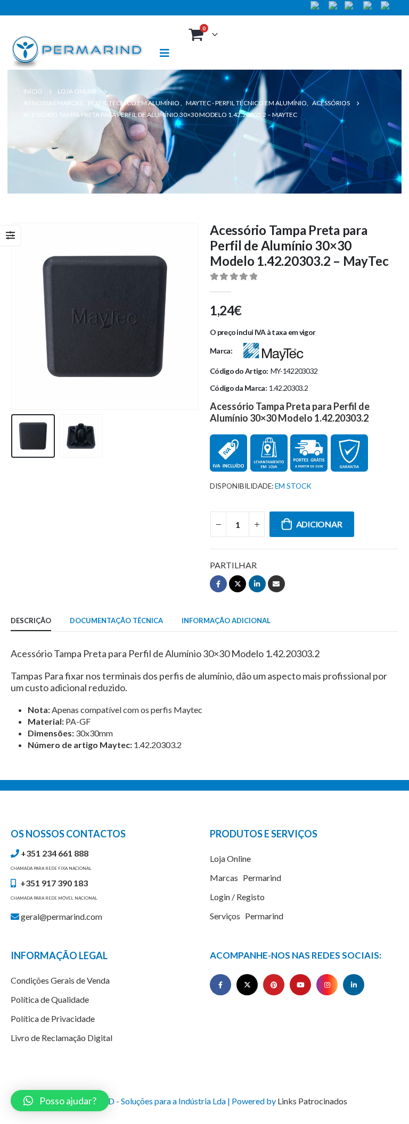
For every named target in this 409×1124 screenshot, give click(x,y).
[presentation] (24, 316)
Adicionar (319, 524)
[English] (319, 6)
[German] (354, 6)
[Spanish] (389, 6)
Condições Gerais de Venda (60, 980)
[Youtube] (300, 984)
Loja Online (230, 858)
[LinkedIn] (353, 984)
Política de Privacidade (53, 1018)
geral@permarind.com (60, 916)
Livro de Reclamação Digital (61, 1038)
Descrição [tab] (31, 620)
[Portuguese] (372, 6)
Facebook (218, 583)
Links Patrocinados (312, 1101)
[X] (247, 984)
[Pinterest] (273, 984)
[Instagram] (327, 984)
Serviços (246, 916)
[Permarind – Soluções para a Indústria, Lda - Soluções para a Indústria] (77, 53)
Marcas (245, 878)
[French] (337, 6)
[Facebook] (220, 984)
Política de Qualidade (50, 999)
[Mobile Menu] (169, 53)
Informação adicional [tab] (226, 620)
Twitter (237, 583)
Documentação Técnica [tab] (116, 620)
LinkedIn (257, 583)
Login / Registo (237, 897)
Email (276, 583)
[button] (60, 1100)
